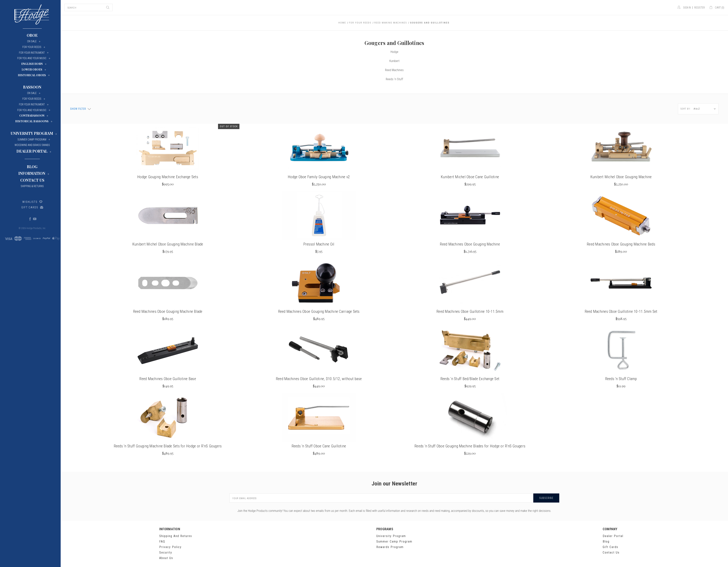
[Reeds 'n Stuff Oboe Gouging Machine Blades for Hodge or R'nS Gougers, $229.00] (470, 417)
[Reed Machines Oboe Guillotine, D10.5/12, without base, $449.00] (318, 350)
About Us (166, 558)
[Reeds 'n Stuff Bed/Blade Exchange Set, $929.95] (470, 350)
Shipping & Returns (32, 186)
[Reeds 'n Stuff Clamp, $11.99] (621, 350)
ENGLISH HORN (32, 64)
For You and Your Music (31, 58)
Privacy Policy (170, 547)
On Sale (32, 41)
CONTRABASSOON (31, 115)
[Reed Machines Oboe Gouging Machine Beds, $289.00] (621, 215)
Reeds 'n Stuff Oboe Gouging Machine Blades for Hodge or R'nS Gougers (469, 446)
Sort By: (685, 108)
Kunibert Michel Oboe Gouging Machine (621, 177)
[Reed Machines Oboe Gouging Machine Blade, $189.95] (167, 283)
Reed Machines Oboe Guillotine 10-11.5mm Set (621, 311)
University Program (391, 536)
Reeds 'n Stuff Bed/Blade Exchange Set (469, 378)
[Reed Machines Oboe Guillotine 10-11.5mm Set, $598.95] (621, 283)
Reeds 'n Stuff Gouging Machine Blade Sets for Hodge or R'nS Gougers (168, 446)
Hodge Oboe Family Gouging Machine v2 (319, 177)
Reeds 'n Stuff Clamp (621, 378)
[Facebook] (29, 218)
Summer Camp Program (394, 541)
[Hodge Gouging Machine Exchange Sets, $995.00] (167, 148)
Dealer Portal (613, 536)
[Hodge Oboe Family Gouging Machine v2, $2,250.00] (318, 148)
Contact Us (32, 180)
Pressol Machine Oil (318, 244)
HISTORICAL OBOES (32, 75)
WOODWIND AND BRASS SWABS (32, 145)
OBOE (32, 35)
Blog (32, 166)
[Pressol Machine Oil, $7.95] (318, 215)
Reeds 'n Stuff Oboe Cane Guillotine (319, 446)
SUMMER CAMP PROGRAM (31, 139)
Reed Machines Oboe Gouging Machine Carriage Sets (319, 311)
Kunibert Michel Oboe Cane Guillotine (470, 177)
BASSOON (32, 86)
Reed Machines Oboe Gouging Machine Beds (621, 244)
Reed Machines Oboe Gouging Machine (470, 244)
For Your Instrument (32, 52)
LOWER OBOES (32, 69)
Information (31, 173)
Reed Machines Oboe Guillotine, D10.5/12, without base (319, 378)
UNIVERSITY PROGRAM (32, 133)
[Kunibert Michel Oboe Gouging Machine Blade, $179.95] (167, 215)
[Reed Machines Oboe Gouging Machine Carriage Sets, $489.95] (318, 283)
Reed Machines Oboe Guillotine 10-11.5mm (469, 311)
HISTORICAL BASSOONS (32, 121)
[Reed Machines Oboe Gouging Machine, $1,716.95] (470, 215)
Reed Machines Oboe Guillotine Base (167, 378)
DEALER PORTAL (31, 151)
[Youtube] (34, 218)
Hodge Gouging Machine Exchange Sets (167, 177)
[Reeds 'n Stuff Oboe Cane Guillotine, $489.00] (318, 417)
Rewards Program (390, 547)
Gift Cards (29, 207)
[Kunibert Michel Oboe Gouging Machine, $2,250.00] (621, 148)
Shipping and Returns (175, 536)
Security (165, 552)
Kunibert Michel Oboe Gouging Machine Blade (167, 244)
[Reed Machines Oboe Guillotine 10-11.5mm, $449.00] (470, 283)
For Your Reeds (31, 47)
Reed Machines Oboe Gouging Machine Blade (167, 311)
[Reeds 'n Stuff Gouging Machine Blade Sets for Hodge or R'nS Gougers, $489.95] (167, 417)
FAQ (162, 541)
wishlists (30, 201)
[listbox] (705, 109)
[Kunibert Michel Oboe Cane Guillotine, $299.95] (470, 148)
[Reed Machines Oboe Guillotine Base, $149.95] (167, 350)
